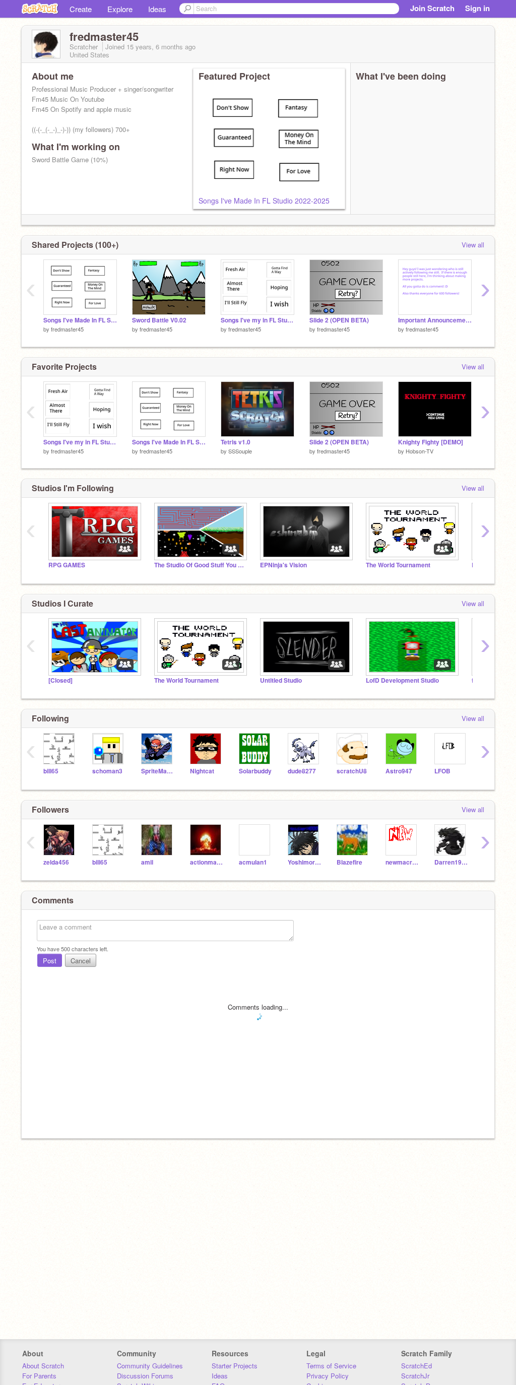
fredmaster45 (67, 329)
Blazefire (349, 862)
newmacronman (402, 862)
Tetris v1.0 (235, 442)
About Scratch (43, 1365)
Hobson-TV (419, 451)
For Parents (39, 1375)
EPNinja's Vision (283, 565)
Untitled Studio (281, 680)
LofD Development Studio (402, 680)
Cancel (81, 960)
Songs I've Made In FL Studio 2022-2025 (264, 200)
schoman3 (107, 771)
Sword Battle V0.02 (159, 320)
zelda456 (56, 862)
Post (49, 960)
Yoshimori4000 (304, 862)
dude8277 (302, 771)
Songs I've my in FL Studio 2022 (257, 320)
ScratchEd (416, 1365)
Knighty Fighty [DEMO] (430, 442)
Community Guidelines (150, 1365)
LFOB (442, 771)
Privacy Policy (327, 1375)
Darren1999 (451, 862)
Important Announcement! (435, 320)
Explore (120, 9)
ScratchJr (415, 1375)
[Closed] (60, 680)
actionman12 (207, 862)
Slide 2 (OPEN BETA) (339, 320)
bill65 (50, 771)
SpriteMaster (158, 771)
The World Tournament (398, 565)
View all (473, 244)
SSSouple (240, 451)
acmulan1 (253, 862)
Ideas (157, 9)
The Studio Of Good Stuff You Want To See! (199, 565)
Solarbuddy (255, 771)
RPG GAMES (66, 565)
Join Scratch (432, 8)
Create (81, 9)
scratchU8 (352, 771)
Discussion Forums (145, 1375)
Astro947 (398, 771)
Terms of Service (331, 1365)
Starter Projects (234, 1365)
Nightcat (202, 771)
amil (147, 862)
